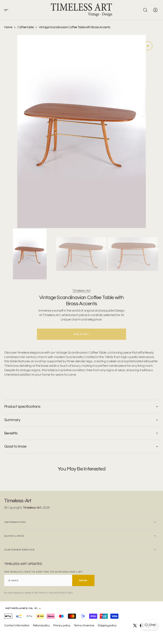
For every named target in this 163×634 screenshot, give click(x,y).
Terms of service (84, 625)
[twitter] (135, 625)
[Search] (145, 10)
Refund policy (41, 625)
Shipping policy (107, 625)
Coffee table (25, 27)
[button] (7, 10)
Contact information (17, 625)
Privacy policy (61, 625)
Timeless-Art (81, 290)
